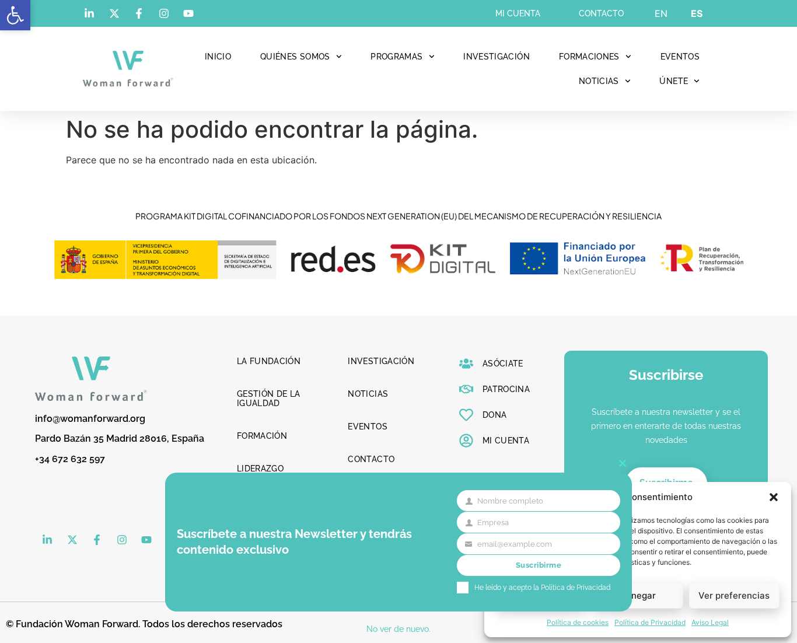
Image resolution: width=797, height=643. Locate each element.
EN (661, 13)
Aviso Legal (710, 622)
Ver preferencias (734, 595)
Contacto (601, 13)
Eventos (680, 56)
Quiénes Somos (295, 56)
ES (696, 13)
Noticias (599, 81)
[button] (15, 15)
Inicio (218, 56)
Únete (673, 81)
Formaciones (589, 56)
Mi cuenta (517, 13)
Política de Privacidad (650, 622)
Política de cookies (578, 622)
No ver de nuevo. (398, 629)
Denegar (638, 595)
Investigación (496, 56)
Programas (396, 56)
